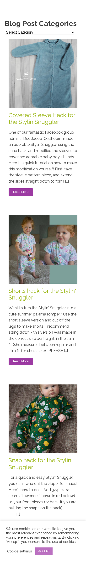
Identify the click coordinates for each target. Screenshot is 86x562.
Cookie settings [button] (19, 551)
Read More (20, 192)
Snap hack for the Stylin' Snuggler (40, 464)
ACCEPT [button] (44, 551)
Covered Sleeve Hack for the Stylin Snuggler (42, 119)
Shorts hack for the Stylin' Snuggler (42, 294)
